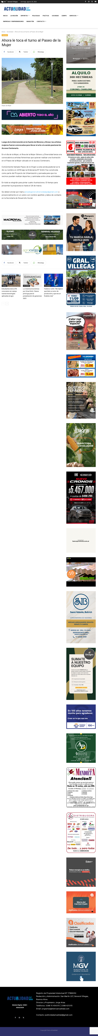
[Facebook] (85, 1)
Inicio (3, 32)
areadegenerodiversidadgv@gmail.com (41, 192)
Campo (4, 286)
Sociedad (10, 32)
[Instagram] (88, 1)
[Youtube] (95, 1)
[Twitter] (92, 1)
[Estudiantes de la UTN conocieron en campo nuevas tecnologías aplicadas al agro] (11, 280)
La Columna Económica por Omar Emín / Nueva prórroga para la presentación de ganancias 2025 (32, 293)
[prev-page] (3, 303)
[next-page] (6, 303)
